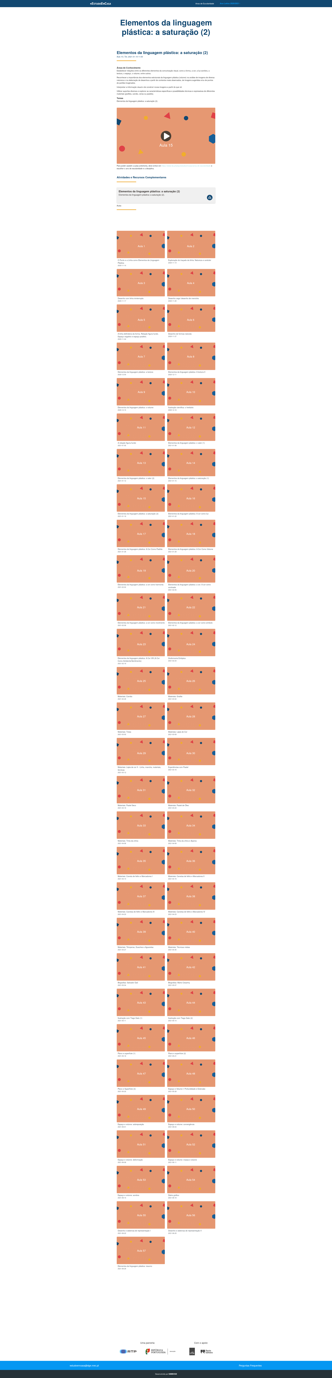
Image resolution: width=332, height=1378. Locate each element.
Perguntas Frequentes (250, 1365)
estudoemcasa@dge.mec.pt (84, 1365)
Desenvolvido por (166, 1374)
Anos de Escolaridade (204, 3)
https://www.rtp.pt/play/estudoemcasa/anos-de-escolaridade (186, 165)
